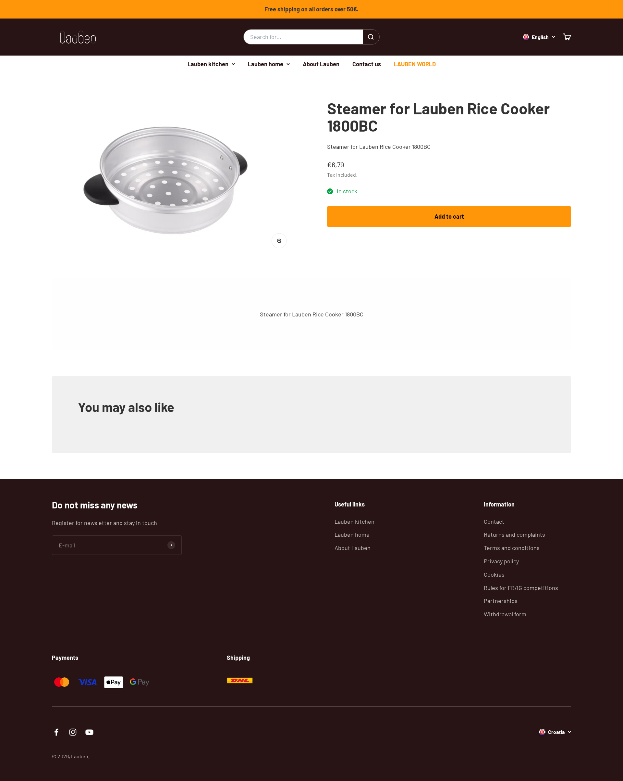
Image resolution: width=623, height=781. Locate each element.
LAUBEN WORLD (415, 63)
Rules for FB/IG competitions (521, 587)
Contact (494, 521)
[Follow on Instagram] (72, 732)
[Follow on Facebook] (56, 732)
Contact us (366, 63)
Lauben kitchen (208, 63)
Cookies (494, 574)
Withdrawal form (505, 614)
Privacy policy (501, 561)
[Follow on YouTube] (89, 732)
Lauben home (265, 63)
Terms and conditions (512, 547)
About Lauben (321, 63)
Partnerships (501, 600)
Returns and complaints (514, 534)
